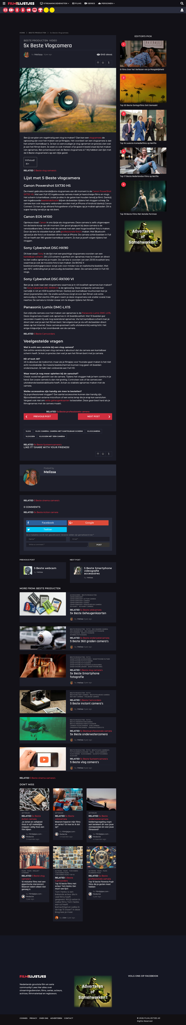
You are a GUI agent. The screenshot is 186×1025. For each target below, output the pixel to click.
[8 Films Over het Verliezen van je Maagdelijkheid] (143, 54)
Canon (42, 222)
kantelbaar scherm (33, 257)
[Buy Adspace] (46, 10)
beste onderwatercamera (81, 722)
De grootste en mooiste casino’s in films (57, 963)
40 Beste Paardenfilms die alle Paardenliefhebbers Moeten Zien (158, 959)
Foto (88, 629)
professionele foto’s (71, 231)
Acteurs (58, 871)
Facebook (48, 522)
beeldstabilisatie (49, 200)
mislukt (36, 871)
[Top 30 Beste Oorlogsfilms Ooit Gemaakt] (143, 88)
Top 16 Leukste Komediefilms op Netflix (138, 143)
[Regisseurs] (28, 10)
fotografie (75, 633)
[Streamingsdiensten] (34, 10)
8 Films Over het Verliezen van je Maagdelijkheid (142, 69)
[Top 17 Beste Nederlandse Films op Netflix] (143, 161)
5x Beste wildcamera (90, 610)
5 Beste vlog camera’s (45, 170)
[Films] (5, 10)
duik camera (94, 725)
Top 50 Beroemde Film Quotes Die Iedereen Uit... (32, 960)
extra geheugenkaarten (57, 400)
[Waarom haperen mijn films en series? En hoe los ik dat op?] (68, 799)
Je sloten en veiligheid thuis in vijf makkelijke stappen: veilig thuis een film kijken (33, 825)
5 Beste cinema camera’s (46, 500)
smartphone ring (95, 666)
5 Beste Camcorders (44, 334)
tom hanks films (62, 873)
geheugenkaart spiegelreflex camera (85, 604)
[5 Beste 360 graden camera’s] (43, 638)
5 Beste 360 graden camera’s (89, 641)
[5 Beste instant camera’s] (43, 701)
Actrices (92, 871)
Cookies (23, 1018)
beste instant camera (79, 695)
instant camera (76, 696)
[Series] (11, 10)
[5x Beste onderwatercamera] (43, 728)
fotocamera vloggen (79, 752)
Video (53, 40)
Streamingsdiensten (55, 3)
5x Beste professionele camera (73, 411)
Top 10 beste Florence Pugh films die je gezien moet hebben (101, 884)
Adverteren (56, 1018)
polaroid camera (92, 696)
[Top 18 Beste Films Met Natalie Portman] (143, 196)
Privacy (33, 1018)
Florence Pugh (95, 873)
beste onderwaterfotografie (83, 723)
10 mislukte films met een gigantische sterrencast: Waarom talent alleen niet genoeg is (34, 885)
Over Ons (43, 1018)
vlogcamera (95, 138)
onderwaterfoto (96, 727)
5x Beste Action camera (46, 512)
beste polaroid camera (100, 695)
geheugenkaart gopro (79, 602)
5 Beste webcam (45, 568)
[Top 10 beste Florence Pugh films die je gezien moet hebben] (101, 857)
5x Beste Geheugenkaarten (88, 613)
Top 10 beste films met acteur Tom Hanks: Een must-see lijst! (65, 886)
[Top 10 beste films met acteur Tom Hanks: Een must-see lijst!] (68, 857)
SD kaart (74, 606)
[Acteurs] (17, 10)
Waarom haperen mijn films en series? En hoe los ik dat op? (67, 824)
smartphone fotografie (80, 663)
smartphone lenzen (78, 666)
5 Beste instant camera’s (86, 703)
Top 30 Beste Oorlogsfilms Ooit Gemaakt (139, 105)
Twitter (48, 529)
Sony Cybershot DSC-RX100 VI (42, 288)
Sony (40, 254)
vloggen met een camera (52, 436)
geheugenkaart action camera (83, 599)
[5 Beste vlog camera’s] (43, 758)
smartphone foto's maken (81, 661)
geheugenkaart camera (80, 600)
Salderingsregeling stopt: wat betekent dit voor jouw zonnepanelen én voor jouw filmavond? (101, 825)
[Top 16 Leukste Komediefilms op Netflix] (143, 125)
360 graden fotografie (94, 631)
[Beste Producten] (40, 10)
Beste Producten (36, 40)
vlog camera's (101, 752)
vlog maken (75, 754)
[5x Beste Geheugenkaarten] (43, 603)
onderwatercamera (78, 727)
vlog (28, 431)
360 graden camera (100, 629)
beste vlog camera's (100, 750)
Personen (107, 3)
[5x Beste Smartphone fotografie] (43, 666)
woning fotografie (78, 635)
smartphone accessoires (80, 659)
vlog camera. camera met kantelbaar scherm (59, 431)
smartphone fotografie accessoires (86, 665)
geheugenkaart (76, 597)
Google (89, 522)
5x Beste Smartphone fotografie (84, 675)
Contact (68, 1018)
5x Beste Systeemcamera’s (48, 444)
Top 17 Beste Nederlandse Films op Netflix (139, 176)
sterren (25, 873)
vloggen (30, 436)
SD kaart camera (86, 606)
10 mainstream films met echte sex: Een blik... (133, 963)
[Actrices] (22, 10)
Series (91, 3)
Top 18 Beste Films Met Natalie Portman (138, 214)
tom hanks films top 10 (65, 874)
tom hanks (73, 871)
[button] (4, 3)
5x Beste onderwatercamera (94, 638)
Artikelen (26, 813)
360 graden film (76, 631)
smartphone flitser (101, 659)
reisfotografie (87, 633)
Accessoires (75, 595)
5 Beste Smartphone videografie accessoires (98, 571)
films (29, 871)
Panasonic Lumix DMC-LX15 (96, 313)
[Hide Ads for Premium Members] (52, 10)
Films (78, 3)
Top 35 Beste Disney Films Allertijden (82, 960)
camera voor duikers (79, 725)
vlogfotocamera (100, 754)
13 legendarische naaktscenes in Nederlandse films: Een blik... (108, 965)
